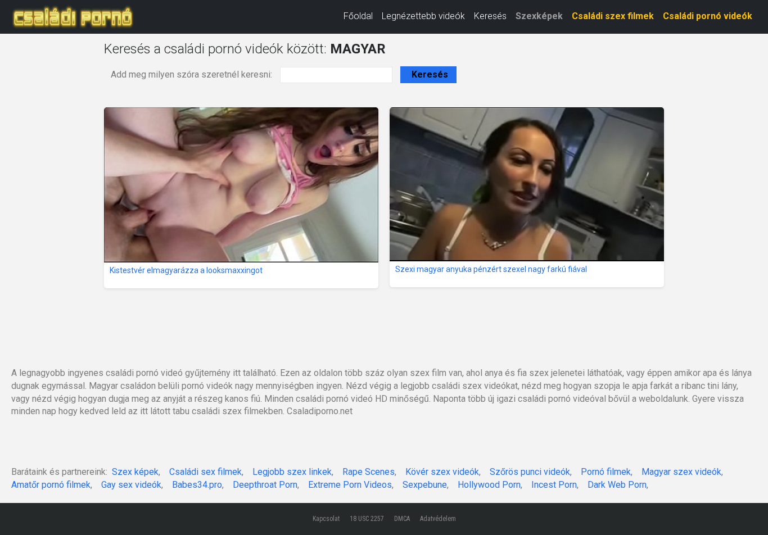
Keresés (490, 16)
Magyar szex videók (681, 471)
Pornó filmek (606, 471)
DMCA (402, 519)
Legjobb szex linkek (292, 471)
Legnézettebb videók (423, 16)
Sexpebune (425, 484)
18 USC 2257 (367, 519)
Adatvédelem (438, 519)
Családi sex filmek (205, 471)
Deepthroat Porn (265, 484)
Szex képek (135, 471)
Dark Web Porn (617, 484)
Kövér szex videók (442, 471)
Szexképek (539, 16)
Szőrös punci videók (530, 471)
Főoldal (358, 16)
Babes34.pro (197, 484)
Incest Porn (554, 484)
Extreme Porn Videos (350, 484)
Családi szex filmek (613, 16)
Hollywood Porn (489, 484)
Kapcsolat (326, 519)
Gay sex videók (131, 484)
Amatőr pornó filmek (51, 484)
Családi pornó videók (707, 16)
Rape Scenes (368, 471)
